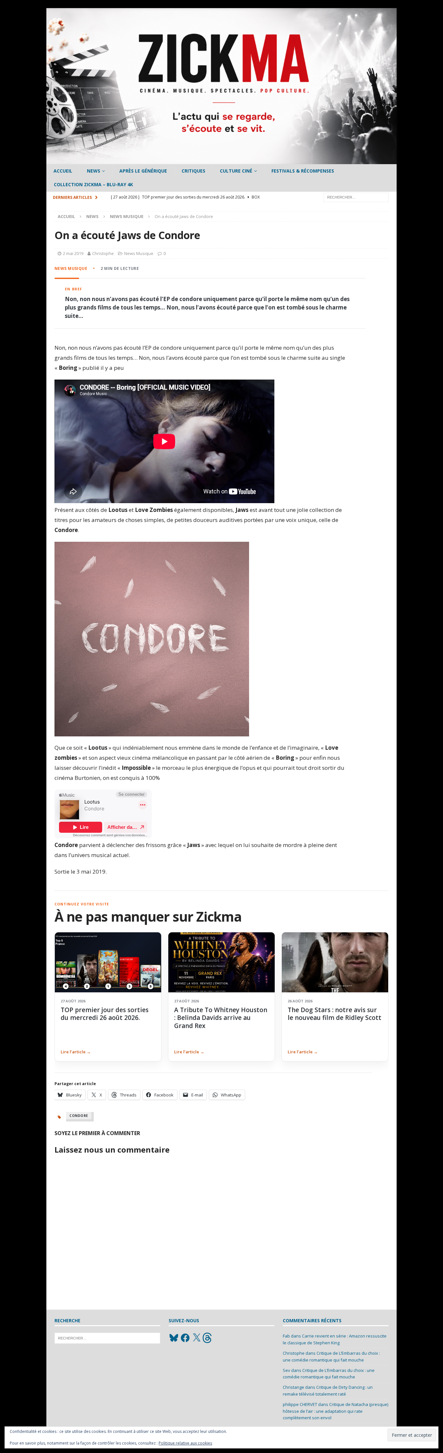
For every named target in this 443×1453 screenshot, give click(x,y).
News (93, 171)
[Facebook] (185, 1338)
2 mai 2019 (73, 253)
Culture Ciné (236, 171)
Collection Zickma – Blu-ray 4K (93, 184)
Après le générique (143, 171)
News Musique (138, 253)
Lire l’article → (76, 1052)
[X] (196, 1338)
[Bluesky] (174, 1338)
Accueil (63, 171)
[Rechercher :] (356, 197)
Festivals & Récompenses (302, 171)
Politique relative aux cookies (185, 1443)
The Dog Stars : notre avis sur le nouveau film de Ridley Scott (334, 1014)
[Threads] (208, 1338)
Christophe (103, 253)
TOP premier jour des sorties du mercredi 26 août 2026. (105, 1014)
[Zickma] (221, 160)
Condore (78, 1115)
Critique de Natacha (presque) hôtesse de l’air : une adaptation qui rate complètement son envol (335, 1411)
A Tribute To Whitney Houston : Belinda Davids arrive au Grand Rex (220, 1018)
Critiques (193, 171)
